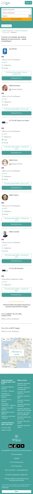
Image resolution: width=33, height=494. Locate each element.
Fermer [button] (16, 491)
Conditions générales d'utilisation (16, 475)
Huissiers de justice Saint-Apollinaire (23, 413)
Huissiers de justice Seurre (23, 422)
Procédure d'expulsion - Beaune (8, 404)
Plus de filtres (6, 26)
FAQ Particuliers (16, 466)
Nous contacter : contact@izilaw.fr (16, 470)
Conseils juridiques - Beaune (8, 388)
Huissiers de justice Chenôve (23, 392)
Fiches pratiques (16, 454)
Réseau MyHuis (17, 89)
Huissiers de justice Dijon (23, 397)
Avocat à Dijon (6, 427)
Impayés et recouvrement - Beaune (6, 395)
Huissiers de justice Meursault (23, 405)
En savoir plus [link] (5, 487)
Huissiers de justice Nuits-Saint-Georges (24, 409)
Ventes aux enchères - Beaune (8, 417)
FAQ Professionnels (16, 462)
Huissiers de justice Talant (23, 426)
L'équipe (16, 458)
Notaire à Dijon (6, 430)
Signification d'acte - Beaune (8, 413)
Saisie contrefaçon (21, 31)
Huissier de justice (7, 31)
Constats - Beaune (7, 391)
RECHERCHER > (16, 19)
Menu (28, 3)
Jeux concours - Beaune (6, 400)
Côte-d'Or (6, 32)
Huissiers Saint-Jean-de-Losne (24, 418)
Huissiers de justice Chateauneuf (23, 388)
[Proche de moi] (30, 16)
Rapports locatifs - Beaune (7, 409)
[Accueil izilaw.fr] (5, 5)
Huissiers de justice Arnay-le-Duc (23, 384)
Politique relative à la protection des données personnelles (16, 479)
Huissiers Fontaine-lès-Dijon (23, 401)
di (1, 14)
